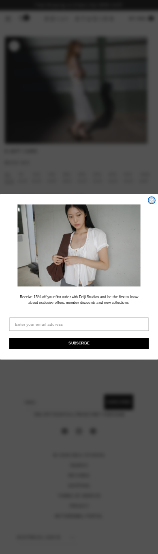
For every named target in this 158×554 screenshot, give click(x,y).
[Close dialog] (151, 200)
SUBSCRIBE (78, 344)
